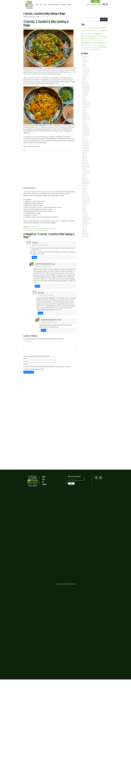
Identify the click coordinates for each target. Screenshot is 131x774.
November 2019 (86, 89)
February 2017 (85, 125)
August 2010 (85, 224)
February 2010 (85, 234)
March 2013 (85, 178)
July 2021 (84, 62)
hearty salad (89, 38)
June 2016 (84, 137)
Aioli (82, 28)
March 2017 (85, 124)
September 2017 (86, 119)
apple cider (85, 28)
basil (103, 28)
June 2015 (84, 155)
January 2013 (85, 181)
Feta (101, 33)
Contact (100, 4)
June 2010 (84, 228)
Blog (41, 4)
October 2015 (85, 148)
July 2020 (84, 76)
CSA (89, 34)
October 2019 (85, 91)
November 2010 (86, 219)
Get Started (93, 4)
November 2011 (86, 200)
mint (95, 40)
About (37, 4)
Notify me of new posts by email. (34, 369)
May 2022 (84, 57)
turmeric (83, 49)
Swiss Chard (92, 47)
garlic (93, 36)
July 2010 (84, 226)
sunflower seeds (85, 47)
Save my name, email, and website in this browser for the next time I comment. (47, 366)
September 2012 (86, 183)
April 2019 (84, 99)
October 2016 (85, 132)
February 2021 (85, 67)
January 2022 (85, 61)
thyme (97, 47)
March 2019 (85, 100)
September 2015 (86, 150)
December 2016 (86, 129)
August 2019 (85, 94)
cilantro (103, 30)
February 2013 (85, 180)
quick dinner (98, 43)
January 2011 (85, 216)
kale (104, 38)
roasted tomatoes (95, 45)
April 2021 (84, 66)
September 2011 (86, 203)
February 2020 (85, 84)
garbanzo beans (86, 36)
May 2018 (84, 110)
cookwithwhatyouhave (48, 28)
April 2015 (84, 158)
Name (25, 358)
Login (87, 4)
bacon (99, 28)
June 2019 (84, 95)
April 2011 (84, 211)
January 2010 (85, 236)
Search (104, 19)
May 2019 (84, 97)
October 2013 (85, 170)
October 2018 (85, 105)
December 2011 (86, 198)
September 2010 (86, 223)
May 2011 (84, 209)
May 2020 (84, 79)
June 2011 (84, 208)
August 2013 (85, 173)
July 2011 (84, 206)
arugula (90, 28)
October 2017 (85, 117)
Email (25, 361)
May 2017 (84, 122)
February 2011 (85, 214)
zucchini (100, 49)
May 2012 (84, 190)
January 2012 (85, 196)
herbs (95, 38)
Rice (89, 45)
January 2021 (85, 69)
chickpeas (92, 31)
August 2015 (85, 152)
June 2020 (84, 77)
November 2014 (86, 167)
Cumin (93, 33)
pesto (90, 43)
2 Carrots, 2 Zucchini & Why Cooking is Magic (44, 13)
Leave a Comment (46, 16)
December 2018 (86, 102)
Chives (98, 30)
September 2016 (86, 133)
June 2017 (84, 120)
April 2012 (84, 191)
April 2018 (84, 112)
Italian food (99, 38)
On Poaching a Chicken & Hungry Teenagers (36, 230)
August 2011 (85, 205)
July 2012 (84, 186)
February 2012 (85, 195)
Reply (34, 257)
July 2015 (84, 153)
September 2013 (86, 171)
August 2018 (85, 107)
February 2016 (85, 142)
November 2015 (86, 147)
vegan (86, 49)
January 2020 (85, 86)
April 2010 (84, 231)
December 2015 (86, 145)
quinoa (86, 45)
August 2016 (85, 135)
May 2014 (84, 168)
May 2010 (84, 229)
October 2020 (85, 72)
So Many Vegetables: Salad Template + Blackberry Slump (39, 228)
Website (25, 364)
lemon (86, 40)
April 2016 (84, 138)
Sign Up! (95, 1)
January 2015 (85, 163)
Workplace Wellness (53, 4)
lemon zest (90, 40)
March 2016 (85, 140)
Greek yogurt (99, 36)
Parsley (85, 42)
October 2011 (85, 201)
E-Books (69, 4)
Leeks (82, 40)
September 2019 (86, 92)
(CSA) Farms (63, 4)
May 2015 (84, 157)
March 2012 (85, 193)
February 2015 (85, 162)
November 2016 (86, 130)
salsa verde (103, 45)
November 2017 (86, 115)
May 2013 (84, 175)
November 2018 (86, 104)
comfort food (84, 33)
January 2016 (85, 143)
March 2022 (85, 59)
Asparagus (95, 28)
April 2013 (84, 176)
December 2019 (86, 87)
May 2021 (84, 64)
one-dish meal (100, 40)
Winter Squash (93, 49)
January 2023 (85, 56)
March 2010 (85, 233)
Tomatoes (102, 47)
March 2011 (85, 213)
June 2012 (84, 188)
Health (45, 4)
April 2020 (84, 81)
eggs (97, 33)
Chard (82, 30)
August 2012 (85, 185)
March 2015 (85, 160)
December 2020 (86, 71)
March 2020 (85, 82)
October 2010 (85, 221)
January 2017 (85, 127)
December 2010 (86, 218)
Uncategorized (33, 226)
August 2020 (85, 74)
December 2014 (86, 165)
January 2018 (85, 114)
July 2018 (84, 109)
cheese (86, 30)
